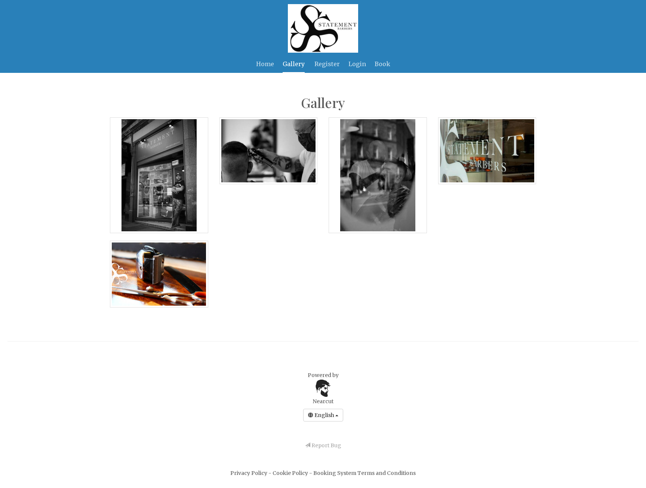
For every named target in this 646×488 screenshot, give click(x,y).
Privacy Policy (249, 473)
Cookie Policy (291, 473)
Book (382, 64)
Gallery (294, 64)
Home (265, 64)
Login (357, 64)
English (324, 415)
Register (327, 64)
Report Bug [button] (325, 445)
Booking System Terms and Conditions (364, 473)
